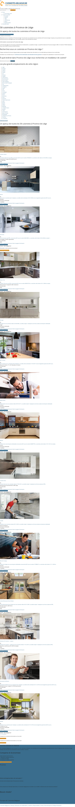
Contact (1, 797)
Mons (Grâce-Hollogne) (7, 83)
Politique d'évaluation (57, 805)
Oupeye (3, 76)
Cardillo (1, 520)
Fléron (3, 94)
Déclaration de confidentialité (21, 805)
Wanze (3, 102)
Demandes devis (5, 24)
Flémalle (4, 75)
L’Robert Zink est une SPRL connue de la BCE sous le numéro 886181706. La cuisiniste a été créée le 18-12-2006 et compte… (25, 283)
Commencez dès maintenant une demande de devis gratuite (28, 54)
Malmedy (4, 106)
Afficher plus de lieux (3, 120)
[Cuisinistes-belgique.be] (14, 6)
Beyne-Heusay (5, 113)
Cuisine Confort (3, 154)
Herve (3, 90)
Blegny (3, 104)
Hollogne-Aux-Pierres (6, 115)
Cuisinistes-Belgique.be (5, 805)
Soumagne (4, 92)
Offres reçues (3, 783)
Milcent (1, 440)
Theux (3, 110)
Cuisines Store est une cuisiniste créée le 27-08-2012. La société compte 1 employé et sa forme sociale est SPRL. (23, 484)
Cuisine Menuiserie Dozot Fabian (7, 601)
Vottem (3, 72)
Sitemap (12, 805)
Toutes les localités (6, 14)
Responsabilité (36, 805)
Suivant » (5, 734)
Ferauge (1, 320)
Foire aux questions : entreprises (6, 796)
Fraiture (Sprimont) (6, 100)
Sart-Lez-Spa (5, 80)
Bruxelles (6, 16)
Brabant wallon (7, 22)
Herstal (3, 71)
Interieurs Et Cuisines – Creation (6, 641)
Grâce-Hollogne (5, 81)
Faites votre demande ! (4, 250)
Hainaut (6, 17)
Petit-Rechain (5, 111)
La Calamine (4, 118)
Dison (3, 97)
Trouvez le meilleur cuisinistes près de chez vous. (10, 8)
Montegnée (4, 114)
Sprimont (4, 98)
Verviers (4, 68)
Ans (3, 73)
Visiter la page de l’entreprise (6, 163)
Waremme (4, 96)
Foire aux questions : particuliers (6, 795)
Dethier (1, 721)
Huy (3, 84)
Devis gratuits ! (3, 738)
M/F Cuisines (2, 360)
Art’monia (2, 234)
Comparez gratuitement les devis (7, 34)
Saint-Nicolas (5, 77)
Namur (5, 21)
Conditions (30, 805)
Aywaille (3, 109)
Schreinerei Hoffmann (4, 681)
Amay (3, 101)
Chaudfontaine (5, 85)
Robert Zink (2, 280)
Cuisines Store (3, 480)
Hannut (3, 93)
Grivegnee (4, 86)
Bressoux (4, 117)
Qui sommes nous (8, 13)
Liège (5, 18)
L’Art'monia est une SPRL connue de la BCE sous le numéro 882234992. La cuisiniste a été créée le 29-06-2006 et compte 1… (25, 238)
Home (3, 12)
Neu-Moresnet (5, 79)
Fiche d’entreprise (3, 784)
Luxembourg (7, 20)
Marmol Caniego (3, 560)
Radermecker (2, 400)
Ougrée (3, 69)
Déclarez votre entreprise (5, 788)
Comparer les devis (4, 164)
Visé (3, 89)
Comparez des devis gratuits (6, 762)
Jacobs (1, 194)
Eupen (3, 88)
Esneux (3, 105)
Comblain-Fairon (5, 107)
